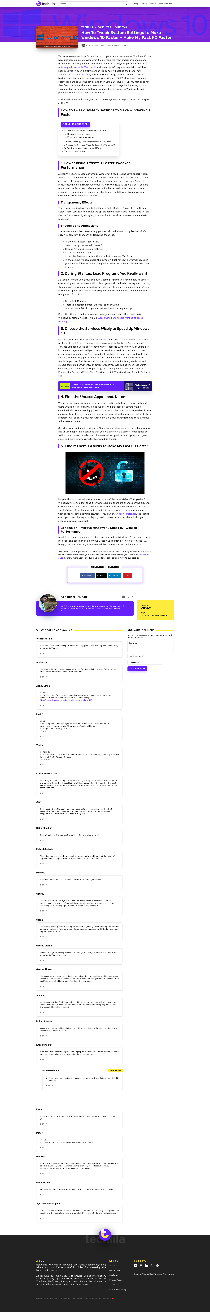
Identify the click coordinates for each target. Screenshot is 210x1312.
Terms (112, 1285)
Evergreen (147, 615)
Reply (43, 653)
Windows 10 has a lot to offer (74, 74)
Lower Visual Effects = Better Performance (86, 130)
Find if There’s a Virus (76, 151)
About (112, 1265)
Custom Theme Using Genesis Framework (154, 1274)
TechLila (87, 27)
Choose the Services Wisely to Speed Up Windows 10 (90, 145)
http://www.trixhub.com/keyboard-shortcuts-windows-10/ (66, 700)
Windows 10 (161, 615)
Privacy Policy (115, 1280)
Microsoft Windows (95, 339)
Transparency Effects (80, 134)
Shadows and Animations (82, 137)
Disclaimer (114, 1275)
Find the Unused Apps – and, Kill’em (83, 148)
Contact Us (114, 1270)
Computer (104, 27)
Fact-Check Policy (117, 1289)
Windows (121, 27)
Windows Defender (126, 514)
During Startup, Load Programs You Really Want (88, 142)
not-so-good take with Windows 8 (76, 67)
